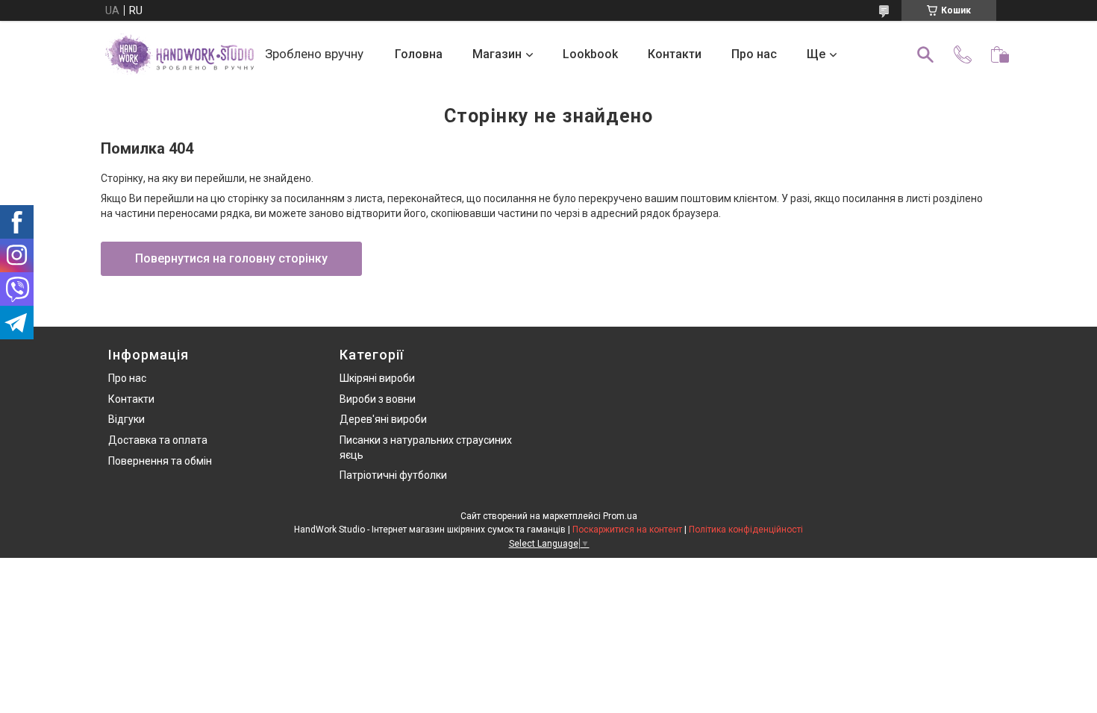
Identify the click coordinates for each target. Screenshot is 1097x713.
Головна (419, 54)
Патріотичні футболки (393, 475)
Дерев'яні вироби (383, 419)
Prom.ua (620, 516)
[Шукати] (925, 54)
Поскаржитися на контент (627, 529)
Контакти (674, 54)
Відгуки (126, 419)
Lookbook (590, 54)
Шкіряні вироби (377, 378)
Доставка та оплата (157, 440)
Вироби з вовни (378, 399)
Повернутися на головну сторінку (231, 258)
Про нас (754, 54)
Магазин (497, 54)
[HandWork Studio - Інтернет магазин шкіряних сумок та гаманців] (179, 54)
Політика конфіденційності (746, 529)
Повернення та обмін (160, 461)
